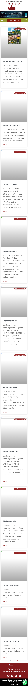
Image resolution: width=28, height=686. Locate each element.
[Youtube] (19, 4)
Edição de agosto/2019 (11, 251)
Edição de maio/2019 (10, 451)
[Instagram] (12, 4)
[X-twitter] (15, 4)
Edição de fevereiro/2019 (12, 641)
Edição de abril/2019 (10, 521)
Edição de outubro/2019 (11, 125)
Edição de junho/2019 (10, 387)
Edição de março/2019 (11, 585)
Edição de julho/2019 (10, 321)
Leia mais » (5, 86)
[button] (26, 20)
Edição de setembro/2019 (12, 184)
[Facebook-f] (9, 4)
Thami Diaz (14, 684)
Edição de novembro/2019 (12, 61)
